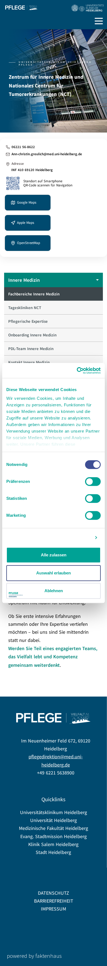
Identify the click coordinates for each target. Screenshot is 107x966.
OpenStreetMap (28, 242)
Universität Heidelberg (53, 820)
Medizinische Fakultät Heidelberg (53, 828)
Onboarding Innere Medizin (32, 334)
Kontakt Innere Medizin (29, 362)
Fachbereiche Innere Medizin (34, 293)
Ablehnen (53, 590)
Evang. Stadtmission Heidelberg (53, 836)
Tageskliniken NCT (24, 307)
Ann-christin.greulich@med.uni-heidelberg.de (47, 154)
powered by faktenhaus (34, 955)
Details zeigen (76, 537)
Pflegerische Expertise (28, 321)
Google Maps (26, 202)
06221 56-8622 (23, 147)
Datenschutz (53, 893)
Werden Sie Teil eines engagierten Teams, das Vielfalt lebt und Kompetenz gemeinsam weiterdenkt (52, 656)
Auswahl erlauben (53, 573)
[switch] (93, 481)
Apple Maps (25, 222)
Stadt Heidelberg (53, 852)
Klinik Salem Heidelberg (53, 844)
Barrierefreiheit (53, 901)
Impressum (53, 909)
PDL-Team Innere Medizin (31, 348)
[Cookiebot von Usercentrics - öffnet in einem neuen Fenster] (77, 370)
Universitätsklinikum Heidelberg (53, 812)
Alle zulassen (53, 555)
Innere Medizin (24, 280)
